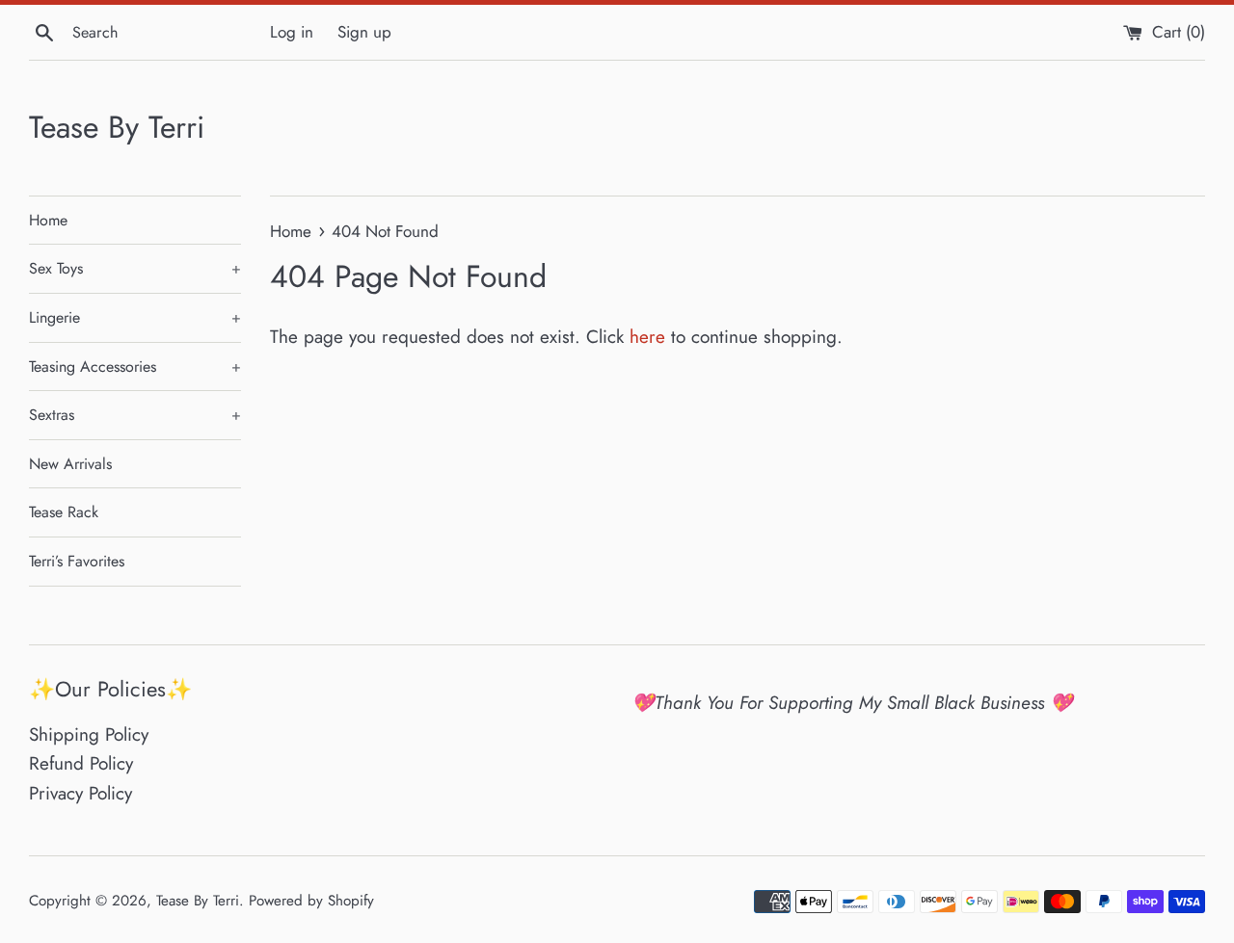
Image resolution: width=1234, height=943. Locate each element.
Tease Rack (63, 512)
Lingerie (135, 317)
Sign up (364, 31)
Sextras (135, 415)
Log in (291, 31)
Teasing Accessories (135, 366)
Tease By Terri (116, 127)
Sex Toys (135, 268)
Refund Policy (81, 763)
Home (48, 220)
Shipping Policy (88, 734)
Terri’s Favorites (76, 561)
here (647, 337)
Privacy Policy (80, 793)
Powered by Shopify (311, 900)
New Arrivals (70, 464)
